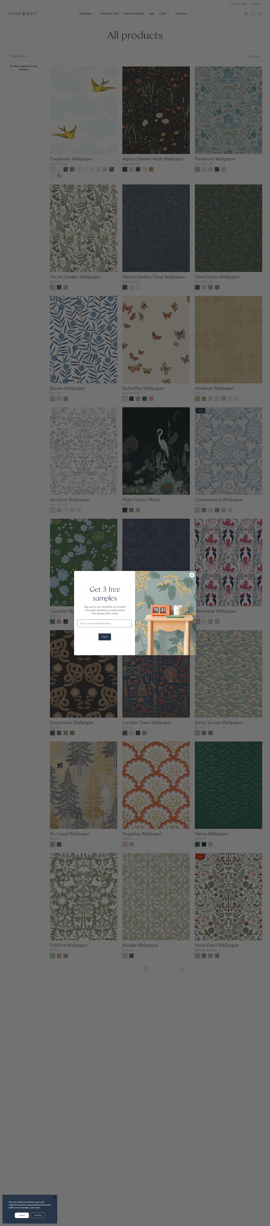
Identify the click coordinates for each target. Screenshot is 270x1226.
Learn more (35, 1207)
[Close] (54, 1197)
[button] (104, 637)
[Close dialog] (192, 575)
